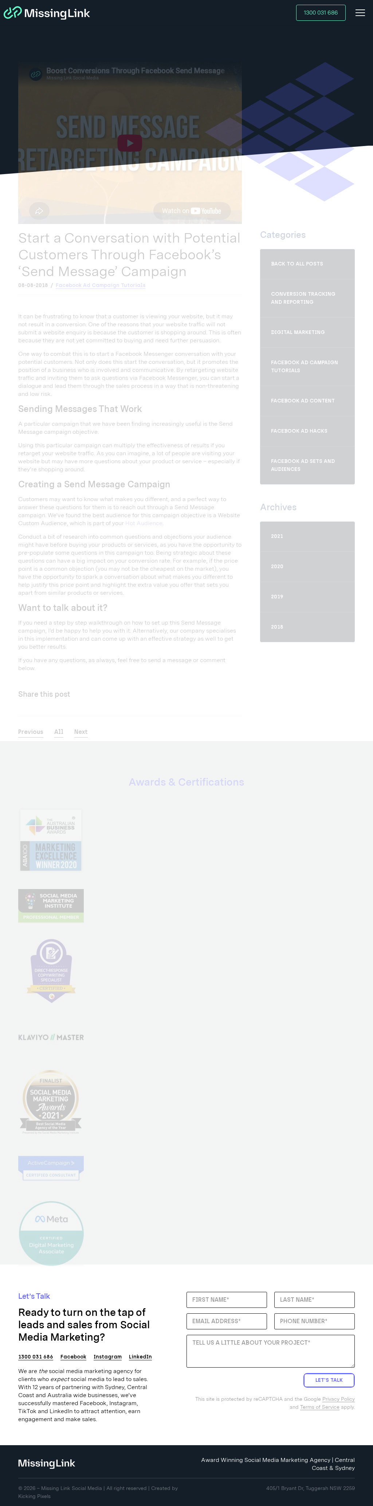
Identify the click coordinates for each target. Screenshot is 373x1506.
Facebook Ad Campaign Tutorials (100, 285)
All (58, 731)
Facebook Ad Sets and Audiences (303, 465)
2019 (277, 597)
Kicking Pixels (34, 1496)
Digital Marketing (298, 332)
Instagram (108, 1357)
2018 (277, 627)
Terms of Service (319, 1407)
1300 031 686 (321, 12)
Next (81, 731)
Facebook (73, 1357)
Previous (30, 731)
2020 (277, 566)
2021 (277, 536)
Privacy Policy (338, 1399)
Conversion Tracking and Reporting (303, 298)
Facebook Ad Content (303, 401)
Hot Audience (143, 523)
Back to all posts (297, 264)
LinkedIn (140, 1357)
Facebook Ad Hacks (299, 431)
